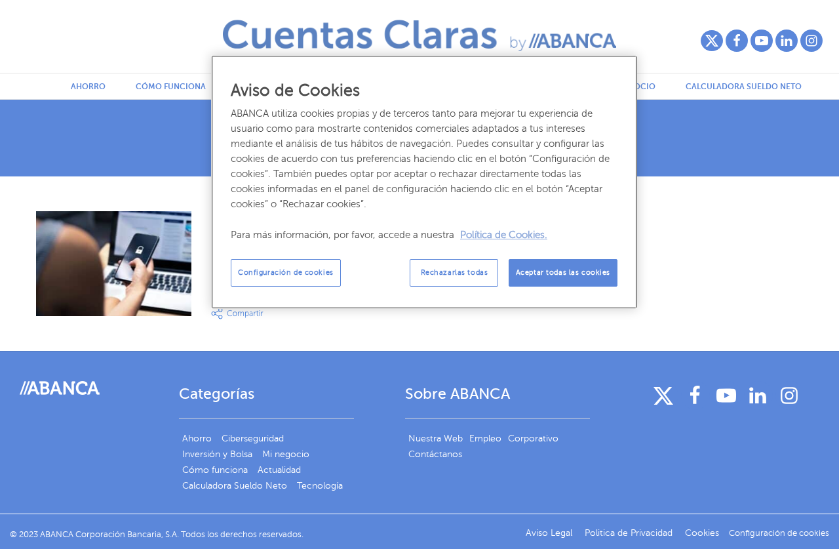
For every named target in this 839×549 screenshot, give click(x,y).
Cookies (702, 533)
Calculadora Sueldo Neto (744, 86)
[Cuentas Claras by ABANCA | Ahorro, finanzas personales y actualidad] (419, 35)
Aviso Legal (550, 533)
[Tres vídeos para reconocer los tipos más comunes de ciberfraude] (113, 263)
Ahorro (88, 86)
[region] (424, 182)
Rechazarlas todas (454, 272)
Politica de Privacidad (630, 533)
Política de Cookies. (503, 235)
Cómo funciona (171, 86)
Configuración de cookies (286, 272)
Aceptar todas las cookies (563, 272)
